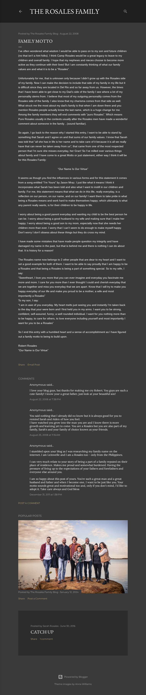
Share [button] (21, 364)
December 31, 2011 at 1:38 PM (46, 494)
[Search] (125, 10)
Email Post (34, 364)
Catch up (42, 632)
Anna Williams (83, 684)
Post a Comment (29, 503)
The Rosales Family (64, 11)
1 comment (46, 638)
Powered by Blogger (76, 676)
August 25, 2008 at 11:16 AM (45, 434)
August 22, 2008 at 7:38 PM (45, 399)
